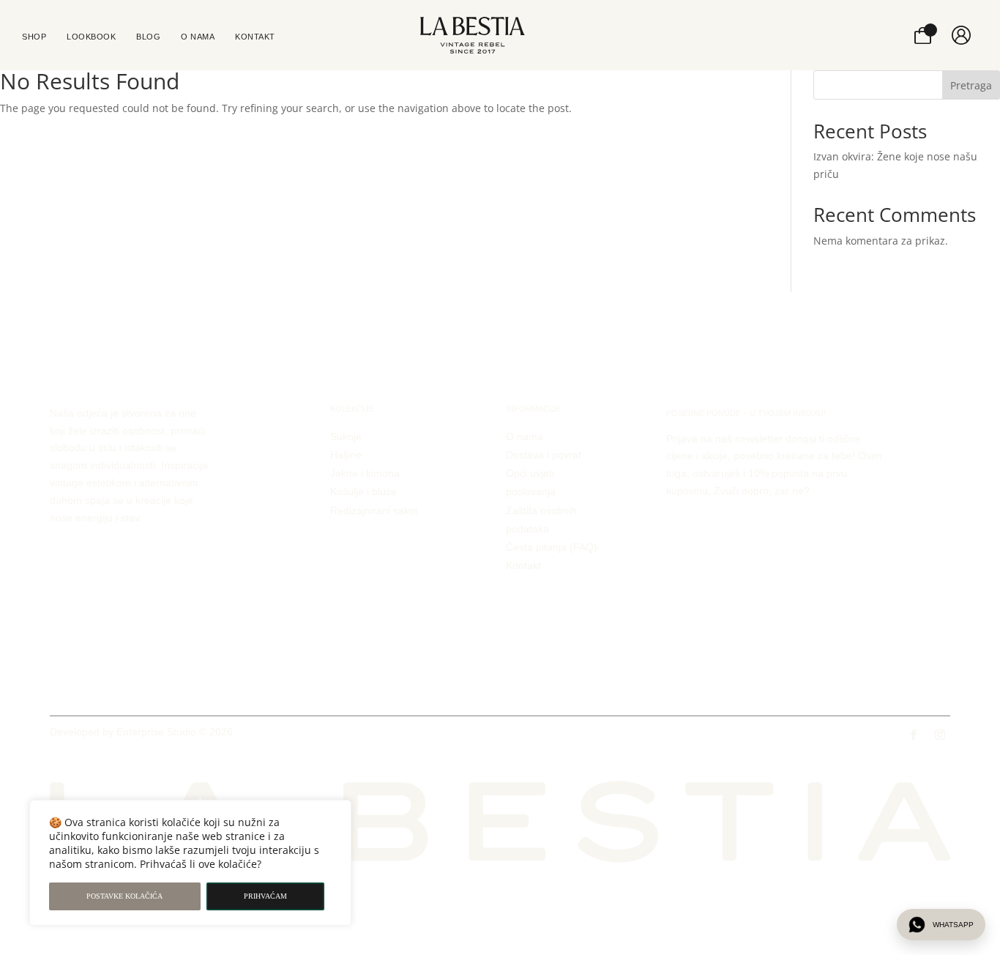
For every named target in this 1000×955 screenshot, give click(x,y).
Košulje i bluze (363, 491)
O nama (524, 436)
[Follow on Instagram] (940, 734)
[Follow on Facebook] (913, 734)
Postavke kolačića (124, 896)
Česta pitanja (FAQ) (551, 547)
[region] (190, 863)
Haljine (346, 455)
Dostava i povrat (543, 455)
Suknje (346, 436)
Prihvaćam (265, 896)
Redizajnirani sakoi (373, 510)
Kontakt (523, 565)
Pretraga (971, 85)
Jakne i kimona (365, 473)
